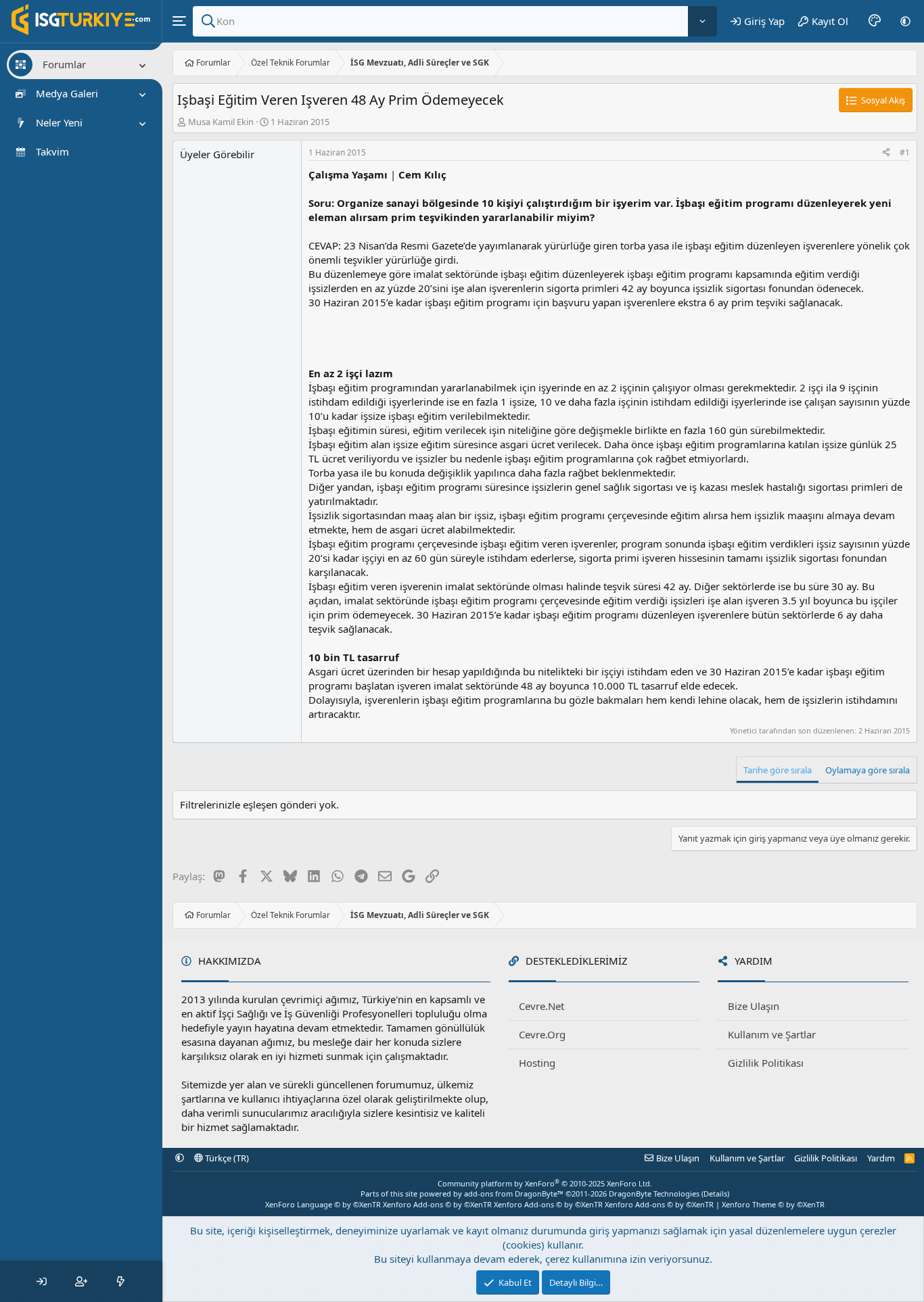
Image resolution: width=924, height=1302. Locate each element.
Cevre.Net (541, 1006)
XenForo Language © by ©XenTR (323, 1204)
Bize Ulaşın (753, 1006)
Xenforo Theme (773, 1204)
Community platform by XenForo (545, 1183)
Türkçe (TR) (226, 1158)
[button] (905, 21)
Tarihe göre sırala (777, 770)
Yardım (881, 1158)
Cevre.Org (542, 1034)
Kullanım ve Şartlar (772, 1034)
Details (715, 1193)
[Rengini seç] (874, 21)
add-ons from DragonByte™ (513, 1193)
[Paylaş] (886, 153)
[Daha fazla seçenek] (702, 21)
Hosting (537, 1062)
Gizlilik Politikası (766, 1062)
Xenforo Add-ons (437, 1204)
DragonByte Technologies (654, 1193)
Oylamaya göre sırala (867, 770)
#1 (905, 152)
